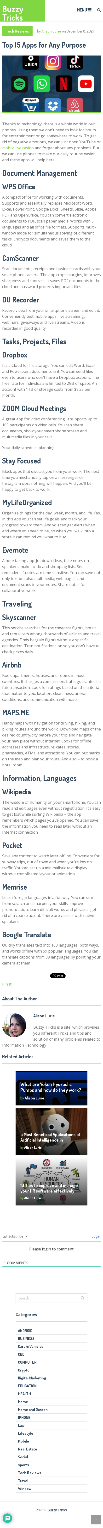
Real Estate (27, 1449)
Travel (23, 1480)
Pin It (6, 984)
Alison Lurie (51, 31)
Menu (82, 9)
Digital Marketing (32, 1378)
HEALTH (24, 1393)
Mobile (23, 1441)
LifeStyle (25, 1433)
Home (23, 1401)
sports (23, 1464)
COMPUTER (27, 1362)
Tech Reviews (17, 31)
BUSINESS (26, 1338)
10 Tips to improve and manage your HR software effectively (49, 1188)
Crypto (23, 1370)
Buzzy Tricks (12, 13)
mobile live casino (18, 148)
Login (95, 1236)
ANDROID (25, 1330)
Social (23, 1457)
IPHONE (24, 1417)
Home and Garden (33, 1409)
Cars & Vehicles (31, 1346)
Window (24, 1488)
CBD (21, 1354)
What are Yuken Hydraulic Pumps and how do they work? (50, 1087)
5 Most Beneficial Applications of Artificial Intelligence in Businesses (50, 1140)
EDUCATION (27, 1385)
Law (21, 1425)
